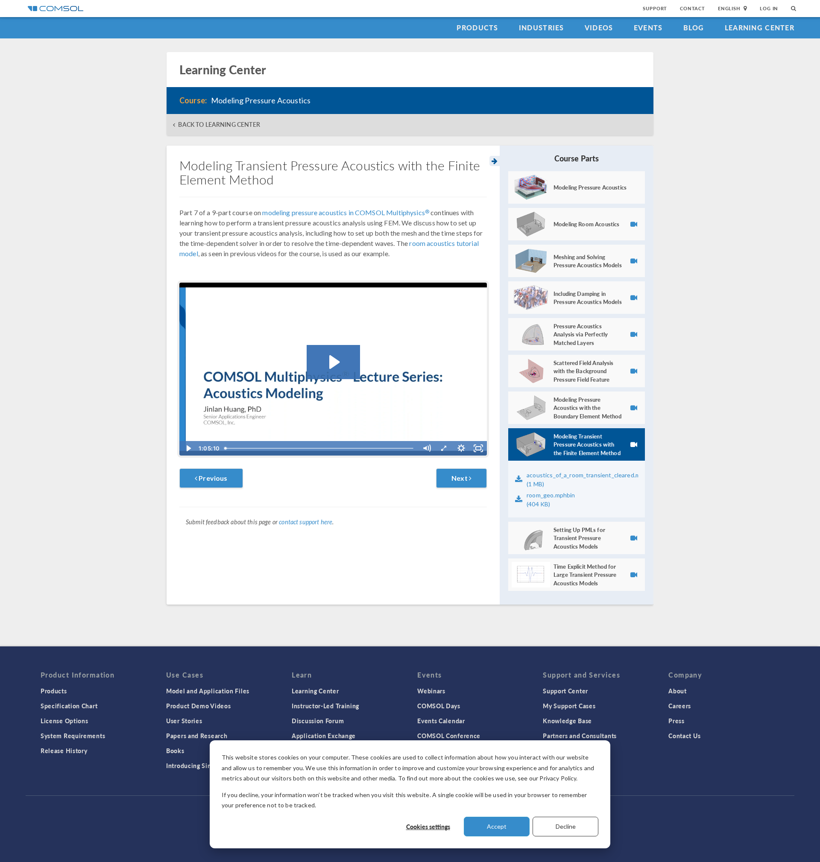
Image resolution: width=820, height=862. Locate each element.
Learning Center (759, 27)
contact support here (305, 522)
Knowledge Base (567, 720)
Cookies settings (428, 826)
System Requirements (73, 735)
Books (175, 750)
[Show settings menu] (461, 448)
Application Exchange (324, 735)
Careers (679, 705)
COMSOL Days (438, 705)
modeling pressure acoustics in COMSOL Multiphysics (345, 212)
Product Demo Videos (198, 705)
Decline (566, 826)
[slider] (320, 448)
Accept (497, 826)
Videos (599, 27)
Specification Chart (69, 705)
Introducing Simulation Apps (208, 765)
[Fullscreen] (478, 448)
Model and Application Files (207, 691)
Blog (693, 27)
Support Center (565, 691)
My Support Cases (569, 705)
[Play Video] (187, 448)
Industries (541, 27)
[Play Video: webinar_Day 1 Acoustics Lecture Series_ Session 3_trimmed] (333, 362)
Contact (692, 8)
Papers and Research (196, 735)
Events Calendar (441, 720)
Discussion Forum (318, 720)
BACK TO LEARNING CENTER (219, 124)
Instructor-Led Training (325, 705)
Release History (64, 750)
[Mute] (426, 448)
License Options (64, 720)
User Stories (184, 720)
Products (477, 27)
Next (460, 478)
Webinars (431, 691)
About (677, 691)
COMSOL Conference (448, 735)
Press (676, 720)
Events (648, 27)
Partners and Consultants (580, 735)
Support (655, 8)
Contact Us (684, 735)
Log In (769, 8)
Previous (212, 478)
